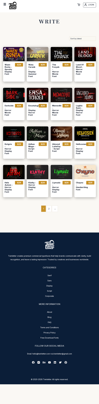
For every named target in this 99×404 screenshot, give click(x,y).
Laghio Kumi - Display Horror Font (79, 110)
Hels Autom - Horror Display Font (9, 187)
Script (49, 291)
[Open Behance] (44, 363)
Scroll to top (96, 401)
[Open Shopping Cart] (79, 5)
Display (49, 286)
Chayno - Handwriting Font (80, 186)
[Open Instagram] (38, 363)
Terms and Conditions (49, 327)
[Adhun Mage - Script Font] (37, 133)
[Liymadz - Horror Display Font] (61, 172)
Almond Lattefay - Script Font (56, 147)
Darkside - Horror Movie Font (9, 110)
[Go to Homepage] (12, 10)
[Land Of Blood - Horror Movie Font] (85, 54)
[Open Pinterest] (65, 363)
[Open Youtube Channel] (49, 363)
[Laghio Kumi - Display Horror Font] (85, 95)
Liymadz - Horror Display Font (56, 187)
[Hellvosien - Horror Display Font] (85, 133)
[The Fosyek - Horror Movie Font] (61, 54)
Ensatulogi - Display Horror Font (32, 110)
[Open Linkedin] (54, 363)
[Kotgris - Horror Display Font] (14, 133)
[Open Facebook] (33, 363)
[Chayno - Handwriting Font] (85, 172)
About (49, 312)
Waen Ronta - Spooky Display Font (8, 69)
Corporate (49, 296)
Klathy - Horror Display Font (32, 186)
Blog (49, 317)
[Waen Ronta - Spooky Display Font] (14, 54)
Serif (50, 275)
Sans (49, 281)
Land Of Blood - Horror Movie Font (80, 69)
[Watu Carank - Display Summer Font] (37, 54)
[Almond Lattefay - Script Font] (61, 133)
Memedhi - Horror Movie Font (56, 110)
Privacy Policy (50, 333)
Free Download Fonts (49, 338)
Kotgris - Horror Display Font (8, 149)
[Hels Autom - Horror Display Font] (14, 172)
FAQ (49, 322)
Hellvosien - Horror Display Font (80, 149)
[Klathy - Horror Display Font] (37, 172)
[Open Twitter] (60, 363)
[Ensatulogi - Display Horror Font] (37, 95)
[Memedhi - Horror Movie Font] (61, 95)
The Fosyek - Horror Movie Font (55, 71)
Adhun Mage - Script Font (31, 147)
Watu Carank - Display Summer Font (32, 71)
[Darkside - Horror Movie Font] (14, 95)
